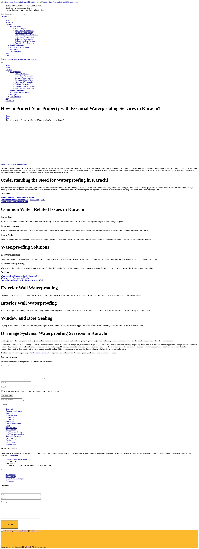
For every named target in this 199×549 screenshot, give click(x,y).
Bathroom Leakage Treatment (25, 41)
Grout (8, 426)
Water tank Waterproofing (24, 37)
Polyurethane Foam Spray (19, 47)
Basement (9, 409)
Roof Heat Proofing (17, 45)
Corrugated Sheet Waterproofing (26, 35)
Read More (13, 455)
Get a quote (5, 16)
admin (24, 164)
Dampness (9, 413)
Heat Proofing (11, 430)
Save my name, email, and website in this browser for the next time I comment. (32, 391)
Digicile (28, 547)
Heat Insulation (11, 428)
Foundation (10, 417)
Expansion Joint (11, 415)
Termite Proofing (16, 51)
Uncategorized (11, 442)
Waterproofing (15, 26)
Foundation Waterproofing (24, 31)
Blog (7, 53)
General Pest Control (13, 424)
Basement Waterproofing (24, 33)
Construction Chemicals (14, 411)
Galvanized (10, 421)
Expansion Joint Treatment (24, 43)
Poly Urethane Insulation (15, 434)
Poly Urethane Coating (14, 432)
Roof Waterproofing (22, 29)
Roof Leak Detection (13, 436)
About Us (9, 22)
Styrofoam (9, 438)
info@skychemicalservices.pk (16, 459)
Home (8, 20)
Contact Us (10, 56)
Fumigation (14, 49)
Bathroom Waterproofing (24, 39)
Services (9, 24)
